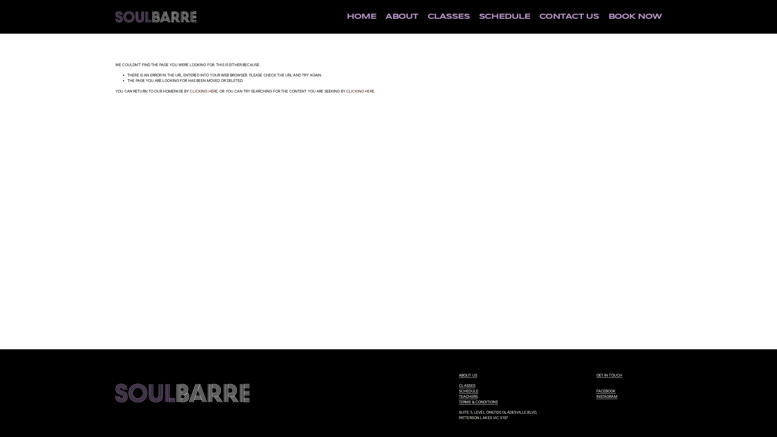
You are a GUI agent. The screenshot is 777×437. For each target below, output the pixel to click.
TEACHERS (468, 396)
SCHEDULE (468, 390)
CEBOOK (608, 390)
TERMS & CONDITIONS (478, 401)
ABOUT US (468, 375)
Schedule (504, 16)
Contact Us (569, 16)
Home (361, 16)
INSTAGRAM (606, 396)
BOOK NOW (635, 16)
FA (598, 390)
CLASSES (467, 385)
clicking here (204, 91)
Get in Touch (609, 375)
